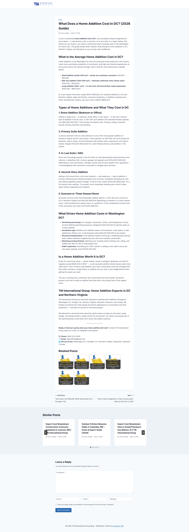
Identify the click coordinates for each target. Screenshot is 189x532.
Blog (60, 20)
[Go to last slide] (45, 432)
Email (86, 499)
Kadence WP (118, 526)
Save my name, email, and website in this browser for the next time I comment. (86, 504)
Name (59, 499)
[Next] (143, 432)
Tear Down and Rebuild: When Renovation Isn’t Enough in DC (74, 399)
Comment (60, 472)
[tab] (90, 447)
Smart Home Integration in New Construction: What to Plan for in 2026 (116, 399)
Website (113, 499)
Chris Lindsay (65, 33)
